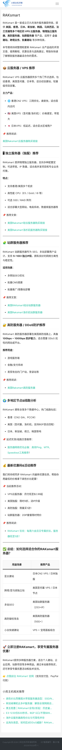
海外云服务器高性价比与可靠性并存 (25, 717)
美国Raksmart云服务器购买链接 (20, 141)
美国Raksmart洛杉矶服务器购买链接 (27, 230)
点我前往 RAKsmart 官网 (20, 676)
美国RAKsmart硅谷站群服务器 (24, 305)
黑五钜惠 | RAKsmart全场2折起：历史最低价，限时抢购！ (30, 708)
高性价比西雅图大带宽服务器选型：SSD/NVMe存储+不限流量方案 (30, 698)
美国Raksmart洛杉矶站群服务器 (25, 312)
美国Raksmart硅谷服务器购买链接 (26, 223)
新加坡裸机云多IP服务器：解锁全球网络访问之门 (30, 703)
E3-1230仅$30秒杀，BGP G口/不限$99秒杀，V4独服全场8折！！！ (30, 712)
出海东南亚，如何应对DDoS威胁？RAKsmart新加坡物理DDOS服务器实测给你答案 (30, 722)
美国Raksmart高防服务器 (21, 387)
